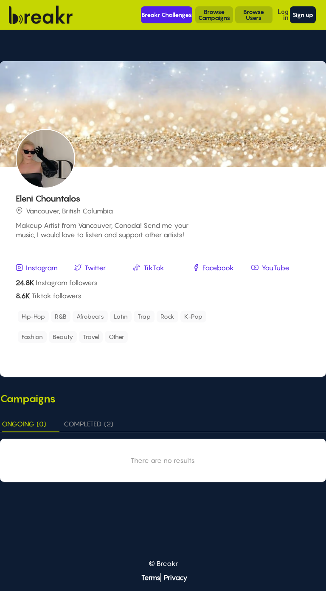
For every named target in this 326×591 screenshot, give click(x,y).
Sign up (302, 14)
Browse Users (253, 14)
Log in (283, 14)
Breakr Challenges (166, 14)
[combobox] (164, 316)
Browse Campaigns (214, 14)
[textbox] (248, 314)
